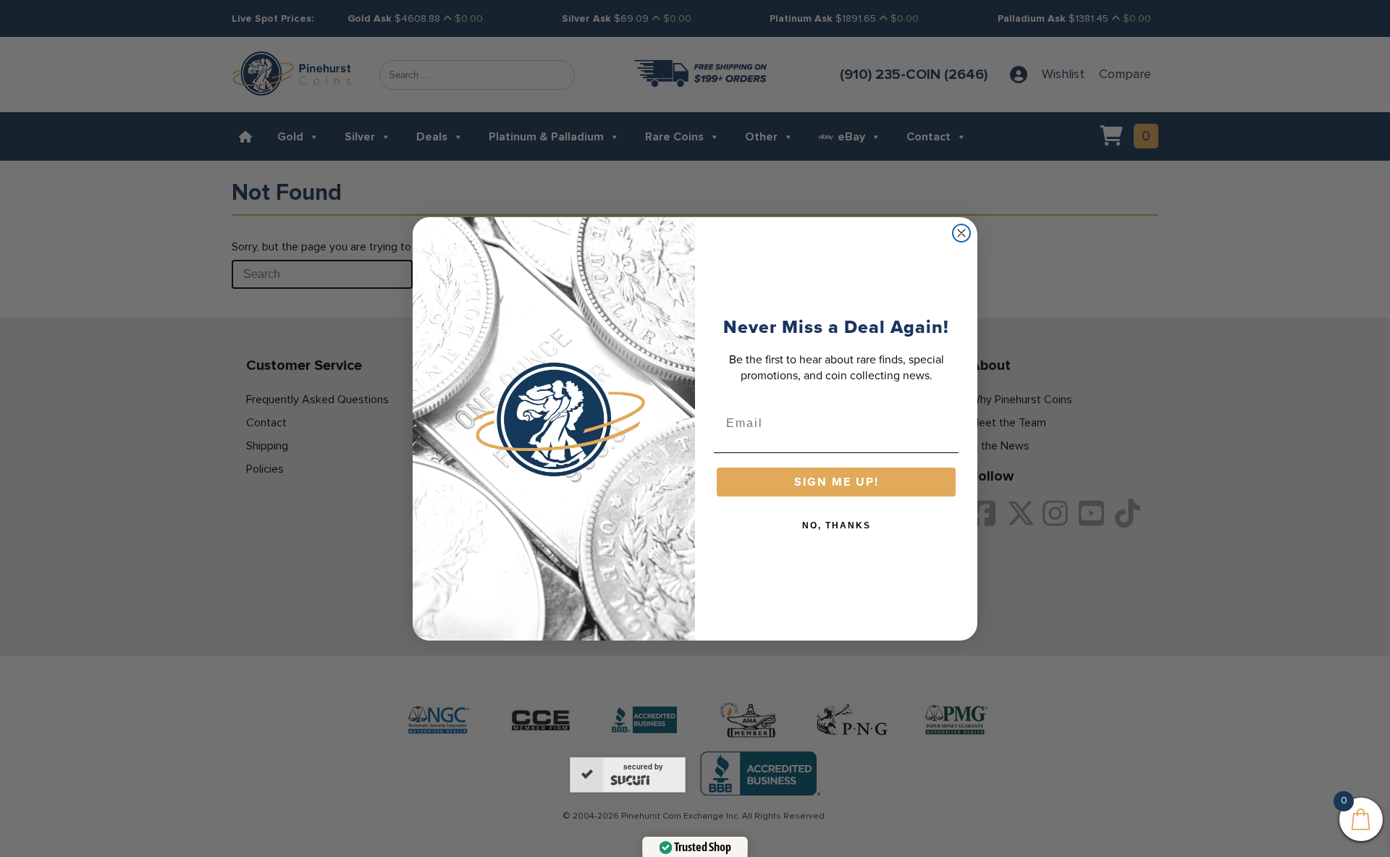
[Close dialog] (961, 233)
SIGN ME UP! (836, 481)
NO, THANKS (836, 525)
